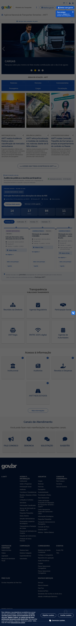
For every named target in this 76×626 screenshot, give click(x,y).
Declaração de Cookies (18, 622)
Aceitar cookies (65, 615)
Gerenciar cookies (58, 620)
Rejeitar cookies (48, 615)
